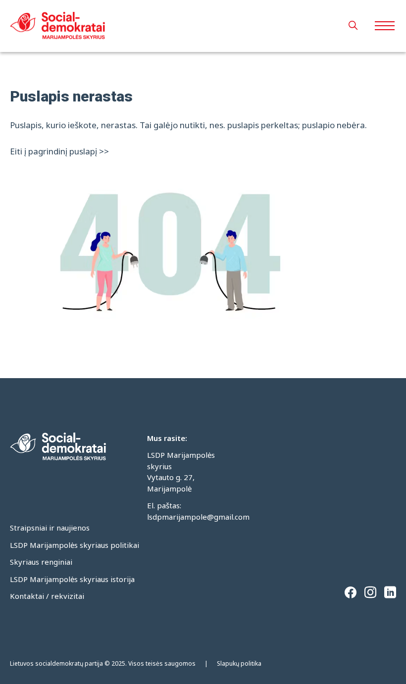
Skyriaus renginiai (41, 562)
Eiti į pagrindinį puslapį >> (59, 151)
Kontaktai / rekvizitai (47, 596)
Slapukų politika (239, 663)
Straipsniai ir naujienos (50, 528)
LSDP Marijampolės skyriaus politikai (74, 545)
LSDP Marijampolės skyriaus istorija (72, 579)
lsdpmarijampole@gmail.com (198, 517)
